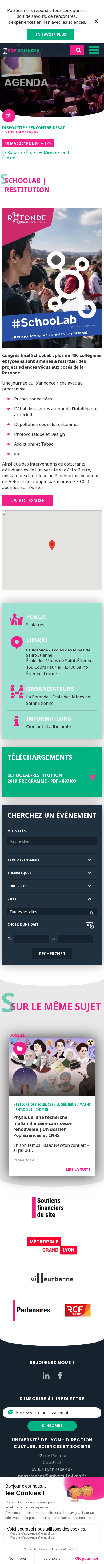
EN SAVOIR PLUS (50, 34)
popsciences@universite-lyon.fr (52, 1476)
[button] (52, 545)
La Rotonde (27, 500)
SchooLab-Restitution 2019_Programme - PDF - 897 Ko (41, 778)
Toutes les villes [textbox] (23, 911)
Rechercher (52, 954)
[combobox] (52, 911)
